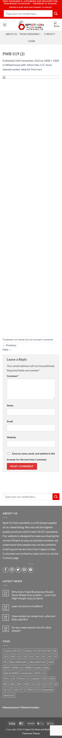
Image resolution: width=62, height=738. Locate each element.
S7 (10, 689)
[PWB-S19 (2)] (31, 203)
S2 (39, 684)
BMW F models (33, 667)
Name (10, 405)
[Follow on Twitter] (18, 570)
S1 (33, 684)
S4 (50, 684)
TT (22, 689)
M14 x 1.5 (40, 673)
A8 (5, 662)
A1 (19, 656)
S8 (16, 689)
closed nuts (26, 673)
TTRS (29, 689)
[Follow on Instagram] (12, 570)
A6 (49, 656)
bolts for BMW (11, 673)
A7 (55, 656)
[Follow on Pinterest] (30, 570)
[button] (5, 25)
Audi (50, 662)
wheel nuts (9, 695)
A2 (25, 656)
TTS (37, 689)
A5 (43, 656)
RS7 (20, 684)
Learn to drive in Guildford (27, 606)
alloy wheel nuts (37, 662)
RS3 (45, 678)
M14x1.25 (23, 678)
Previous (9, 345)
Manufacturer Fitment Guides (21, 707)
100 (6, 656)
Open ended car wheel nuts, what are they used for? (33, 617)
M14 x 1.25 (9, 678)
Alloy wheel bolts (18, 662)
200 (13, 656)
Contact (49, 34)
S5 (56, 684)
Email (10, 421)
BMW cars (17, 667)
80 (55, 650)
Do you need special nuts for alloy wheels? (31, 629)
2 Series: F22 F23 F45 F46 (37, 650)
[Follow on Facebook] (6, 570)
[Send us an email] (24, 570)
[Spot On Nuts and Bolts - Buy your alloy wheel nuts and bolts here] (31, 25)
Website (11, 437)
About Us (11, 34)
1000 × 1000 (51, 60)
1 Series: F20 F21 (12, 650)
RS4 (52, 678)
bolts (46, 667)
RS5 (6, 684)
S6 (5, 689)
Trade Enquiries (29, 34)
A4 (37, 656)
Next (7, 349)
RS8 (27, 684)
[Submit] (56, 13)
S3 (44, 684)
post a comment (45, 339)
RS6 (13, 684)
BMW (6, 667)
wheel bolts (47, 689)
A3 (31, 656)
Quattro (36, 678)
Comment (13, 375)
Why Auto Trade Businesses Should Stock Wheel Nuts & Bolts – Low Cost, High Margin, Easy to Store (34, 595)
